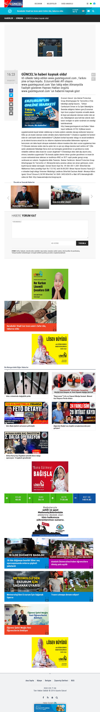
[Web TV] (91, 3)
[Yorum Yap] (11, 113)
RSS (72, 680)
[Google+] (11, 100)
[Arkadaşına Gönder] (11, 104)
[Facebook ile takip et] (43, 697)
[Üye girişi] (52, 697)
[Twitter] (11, 95)
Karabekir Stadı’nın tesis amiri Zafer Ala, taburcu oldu (40, 11)
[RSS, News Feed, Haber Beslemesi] (47, 697)
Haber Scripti (48, 703)
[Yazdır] (11, 109)
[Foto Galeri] (94, 3)
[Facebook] (11, 91)
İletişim (48, 680)
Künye (39, 680)
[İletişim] (88, 11)
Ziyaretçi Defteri (61, 680)
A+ (93, 74)
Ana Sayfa (30, 680)
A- (93, 79)
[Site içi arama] (93, 11)
